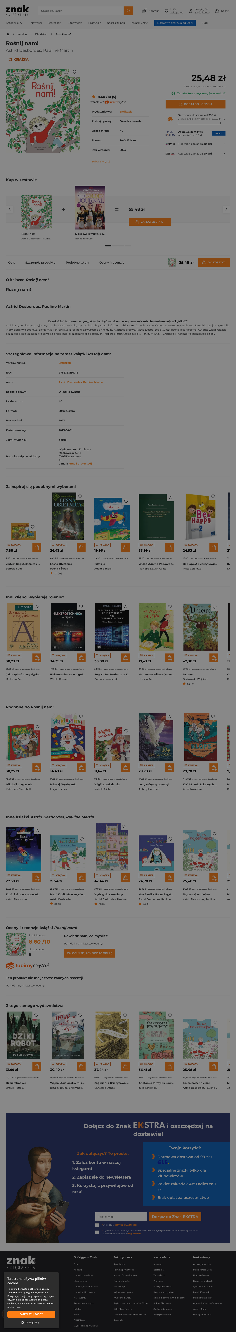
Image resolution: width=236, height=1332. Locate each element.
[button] (31, 1322)
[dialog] (31, 1300)
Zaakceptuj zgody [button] (31, 1314)
